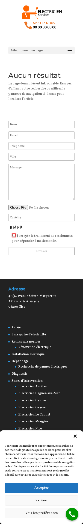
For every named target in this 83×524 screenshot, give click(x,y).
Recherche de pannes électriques (42, 367)
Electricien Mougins (33, 421)
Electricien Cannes (32, 400)
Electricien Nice (30, 428)
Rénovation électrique (35, 347)
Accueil (17, 327)
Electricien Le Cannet (34, 415)
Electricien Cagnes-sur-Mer (39, 393)
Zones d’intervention (27, 381)
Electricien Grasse (31, 407)
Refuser (41, 500)
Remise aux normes (26, 342)
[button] (75, 436)
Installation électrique (28, 354)
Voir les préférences (41, 513)
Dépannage (20, 361)
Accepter (41, 487)
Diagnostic (19, 374)
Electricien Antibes (32, 386)
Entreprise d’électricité (29, 334)
